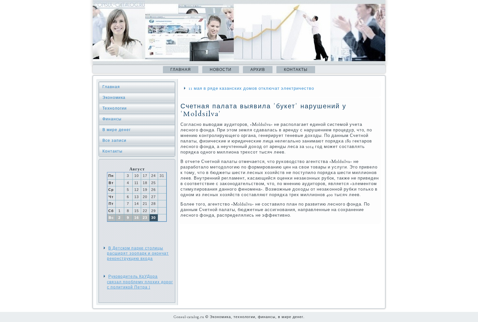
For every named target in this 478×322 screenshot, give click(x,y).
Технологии (114, 108)
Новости (221, 69)
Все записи (114, 140)
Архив (257, 69)
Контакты (296, 69)
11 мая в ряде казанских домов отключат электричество (251, 88)
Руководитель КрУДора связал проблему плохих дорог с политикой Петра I (140, 282)
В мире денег (116, 129)
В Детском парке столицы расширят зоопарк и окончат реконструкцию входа (138, 254)
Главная (180, 69)
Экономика (114, 97)
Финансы (112, 119)
